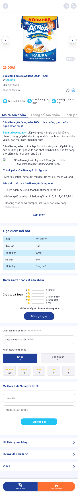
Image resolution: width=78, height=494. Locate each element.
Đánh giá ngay (39, 316)
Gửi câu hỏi (39, 421)
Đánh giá (70, 115)
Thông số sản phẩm (45, 115)
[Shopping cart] (74, 5)
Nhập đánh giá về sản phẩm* (19, 339)
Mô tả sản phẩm (14, 115)
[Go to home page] (66, 6)
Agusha (10, 79)
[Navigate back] (5, 6)
